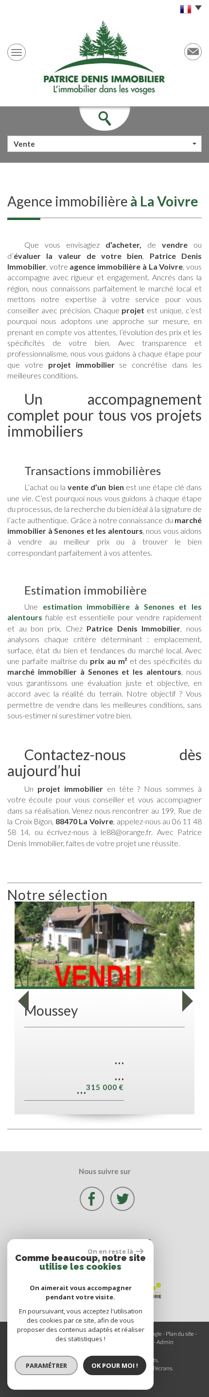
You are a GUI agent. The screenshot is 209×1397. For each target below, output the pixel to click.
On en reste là (110, 1251)
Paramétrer (46, 1365)
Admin (165, 1342)
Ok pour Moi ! (114, 1365)
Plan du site (180, 1333)
